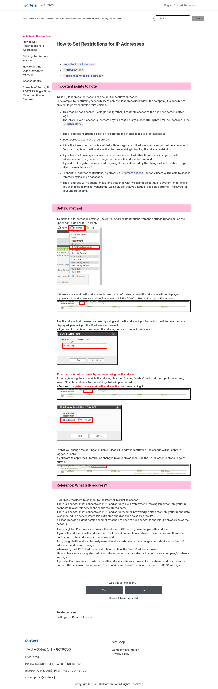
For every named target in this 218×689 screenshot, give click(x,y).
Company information (125, 649)
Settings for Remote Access (35, 58)
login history (73, 124)
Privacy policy (120, 653)
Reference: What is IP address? (83, 75)
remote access (133, 172)
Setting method (73, 70)
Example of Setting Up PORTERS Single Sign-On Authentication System (37, 93)
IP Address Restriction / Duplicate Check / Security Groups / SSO (91, 19)
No (143, 590)
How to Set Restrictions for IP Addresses (34, 45)
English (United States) (178, 5)
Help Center (28, 19)
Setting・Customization (48, 19)
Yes (104, 590)
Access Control (32, 80)
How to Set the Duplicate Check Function (33, 70)
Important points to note (79, 64)
